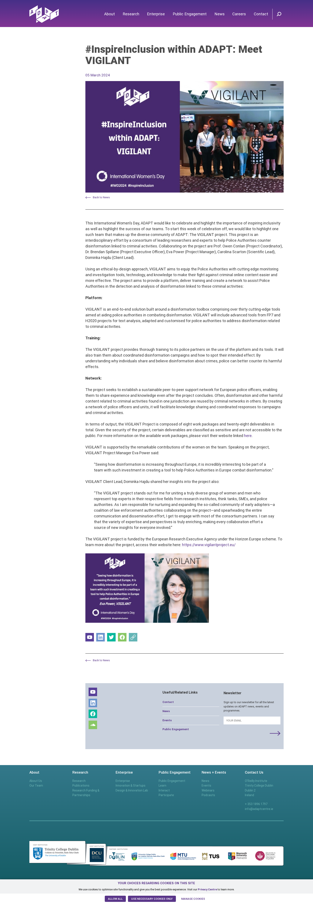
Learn (162, 785)
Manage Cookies (193, 898)
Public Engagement (190, 14)
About (109, 14)
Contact (261, 14)
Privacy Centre (207, 889)
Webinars (208, 790)
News (219, 14)
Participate (166, 795)
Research (131, 14)
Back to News (101, 197)
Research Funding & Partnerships (85, 793)
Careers (239, 14)
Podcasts (208, 795)
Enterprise (156, 14)
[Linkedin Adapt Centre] (100, 637)
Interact (164, 790)
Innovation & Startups (130, 785)
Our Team (36, 785)
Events (167, 720)
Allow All (115, 898)
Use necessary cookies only (152, 898)
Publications (80, 785)
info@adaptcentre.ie (259, 809)
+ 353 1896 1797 (256, 804)
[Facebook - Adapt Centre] (122, 637)
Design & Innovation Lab (132, 790)
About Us (35, 781)
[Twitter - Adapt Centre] (111, 637)
